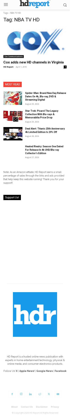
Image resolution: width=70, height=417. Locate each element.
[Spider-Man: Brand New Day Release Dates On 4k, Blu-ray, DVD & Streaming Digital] (12, 98)
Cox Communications (13, 56)
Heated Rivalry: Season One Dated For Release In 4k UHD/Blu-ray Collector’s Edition (44, 149)
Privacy (55, 406)
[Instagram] (21, 394)
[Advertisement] (35, 240)
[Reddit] (39, 394)
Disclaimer (42, 406)
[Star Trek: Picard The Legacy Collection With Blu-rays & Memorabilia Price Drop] (12, 116)
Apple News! (26, 371)
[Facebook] (12, 394)
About (14, 406)
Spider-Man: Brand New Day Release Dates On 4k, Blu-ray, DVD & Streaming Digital (45, 96)
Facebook (60, 371)
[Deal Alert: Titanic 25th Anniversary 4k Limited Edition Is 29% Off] (12, 133)
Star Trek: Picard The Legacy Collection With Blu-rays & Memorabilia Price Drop (41, 114)
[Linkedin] (30, 394)
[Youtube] (58, 394)
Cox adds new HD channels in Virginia (33, 62)
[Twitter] (48, 394)
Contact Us (27, 406)
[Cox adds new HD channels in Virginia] (35, 42)
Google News (44, 371)
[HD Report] (35, 4)
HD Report (8, 67)
